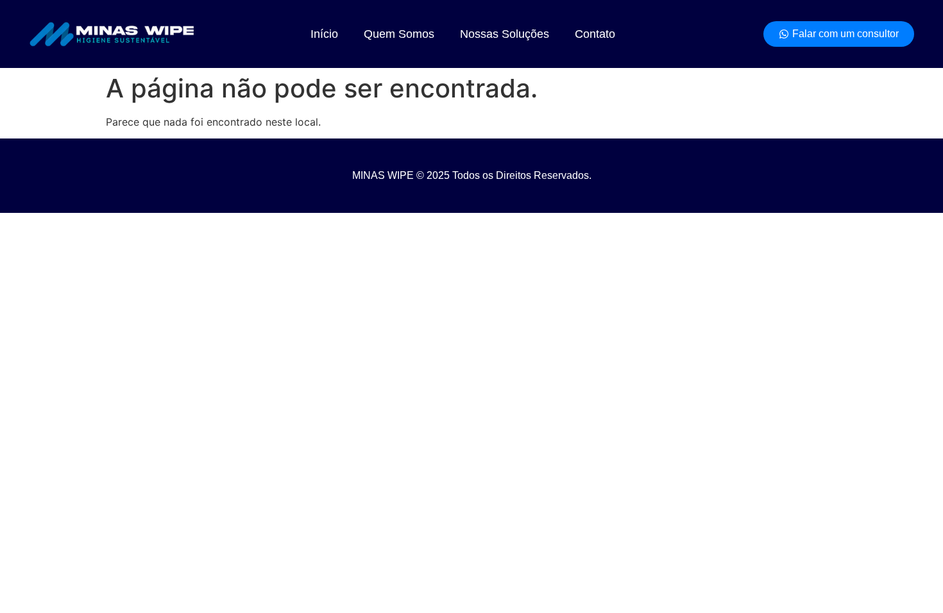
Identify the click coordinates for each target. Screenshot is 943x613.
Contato (595, 34)
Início (324, 34)
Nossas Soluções (504, 34)
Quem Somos (399, 34)
